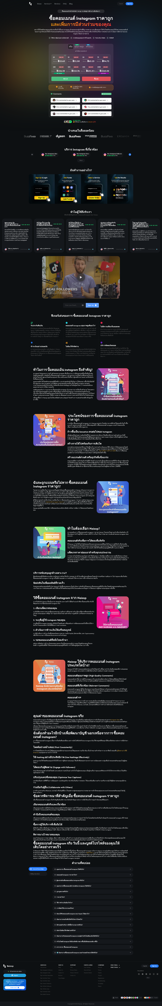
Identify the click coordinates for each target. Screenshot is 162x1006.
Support (16, 975)
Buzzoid (100, 967)
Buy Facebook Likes (45, 991)
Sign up (154, 966)
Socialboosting (101, 980)
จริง (70, 46)
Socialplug (100, 983)
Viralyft (100, 975)
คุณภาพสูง (79, 46)
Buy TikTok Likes (44, 989)
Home (39, 4)
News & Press (87, 970)
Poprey (99, 986)
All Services (43, 967)
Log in (121, 3)
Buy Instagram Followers (46, 970)
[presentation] (32, 154)
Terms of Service (74, 972)
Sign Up (129, 3)
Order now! (13, 987)
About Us (60, 970)
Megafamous (101, 978)
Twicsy (99, 970)
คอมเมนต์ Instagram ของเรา (55, 502)
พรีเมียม (89, 46)
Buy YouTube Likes (45, 980)
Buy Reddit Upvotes (45, 994)
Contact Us (61, 972)
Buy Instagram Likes (45, 972)
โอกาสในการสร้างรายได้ (107, 451)
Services (47, 4)
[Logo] (14, 966)
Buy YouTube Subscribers (46, 975)
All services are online (16, 971)
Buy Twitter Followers (45, 983)
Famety (100, 972)
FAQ (64, 4)
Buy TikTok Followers (45, 986)
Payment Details (88, 972)
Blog (70, 4)
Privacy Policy (73, 970)
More (81, 160)
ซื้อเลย (96, 79)
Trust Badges (61, 978)
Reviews (57, 4)
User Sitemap (87, 967)
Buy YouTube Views (45, 978)
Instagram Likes (115, 720)
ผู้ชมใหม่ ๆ (90, 853)
